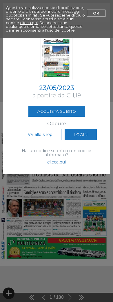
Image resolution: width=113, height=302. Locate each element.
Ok (96, 13)
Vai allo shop (40, 134)
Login (81, 134)
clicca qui (29, 22)
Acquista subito (56, 111)
